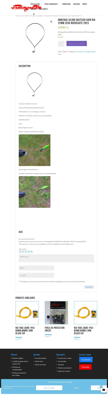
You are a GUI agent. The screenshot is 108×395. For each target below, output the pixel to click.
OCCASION (76, 4)
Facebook (86, 359)
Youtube (85, 367)
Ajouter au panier (77, 43)
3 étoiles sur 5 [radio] (25, 251)
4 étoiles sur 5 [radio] (28, 251)
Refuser (76, 388)
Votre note (23, 249)
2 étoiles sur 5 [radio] (23, 251)
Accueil (18, 15)
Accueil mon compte (64, 358)
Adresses (61, 364)
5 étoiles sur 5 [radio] (31, 251)
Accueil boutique (40, 358)
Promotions (66, 4)
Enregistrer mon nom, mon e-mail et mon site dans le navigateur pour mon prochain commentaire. (53, 281)
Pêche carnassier (51, 4)
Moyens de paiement (64, 368)
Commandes (62, 361)
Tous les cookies (49, 388)
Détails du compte (64, 371)
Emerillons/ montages (36, 15)
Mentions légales (17, 358)
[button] (51, 22)
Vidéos (84, 4)
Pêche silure (35, 4)
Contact (33, 9)
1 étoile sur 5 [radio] (20, 251)
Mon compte (43, 9)
